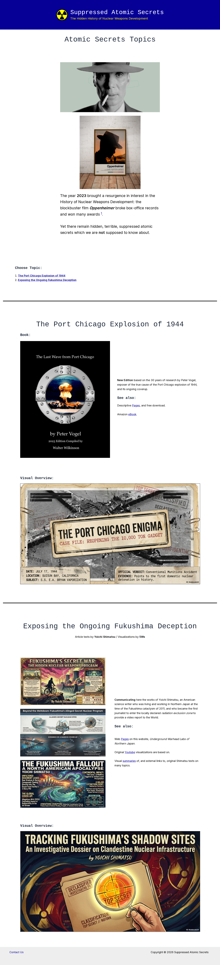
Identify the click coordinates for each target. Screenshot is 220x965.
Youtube (130, 752)
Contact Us (16, 952)
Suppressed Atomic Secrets (117, 12)
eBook (132, 414)
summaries (129, 760)
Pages (136, 405)
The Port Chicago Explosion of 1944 (41, 275)
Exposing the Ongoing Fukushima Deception (47, 280)
